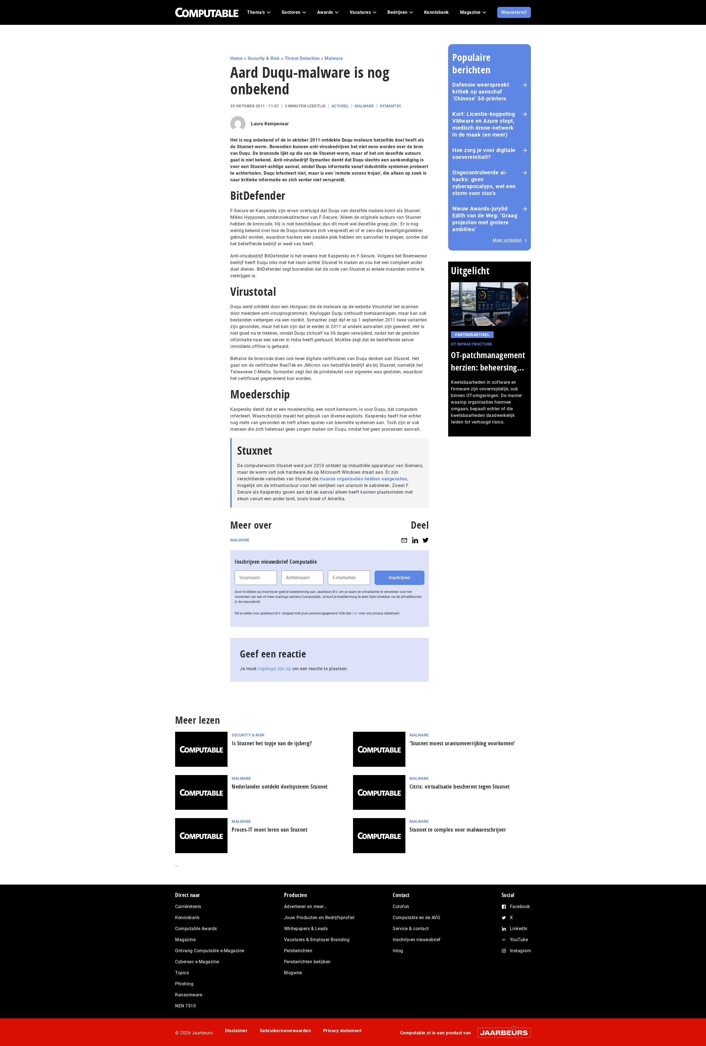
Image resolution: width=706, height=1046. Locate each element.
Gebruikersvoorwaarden (285, 1030)
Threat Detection (302, 58)
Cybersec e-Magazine (197, 961)
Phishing (184, 983)
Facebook (520, 906)
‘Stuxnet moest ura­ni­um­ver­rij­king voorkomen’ (462, 743)
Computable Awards (196, 928)
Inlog (398, 950)
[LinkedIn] (415, 540)
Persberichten (298, 950)
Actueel (340, 106)
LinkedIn (519, 928)
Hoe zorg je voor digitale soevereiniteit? (483, 153)
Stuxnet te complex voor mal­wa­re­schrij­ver (458, 829)
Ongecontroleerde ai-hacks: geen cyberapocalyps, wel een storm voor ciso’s (484, 182)
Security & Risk (264, 58)
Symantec (391, 106)
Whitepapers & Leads (306, 928)
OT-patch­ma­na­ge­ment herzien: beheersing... (488, 361)
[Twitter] (425, 540)
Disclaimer (236, 1030)
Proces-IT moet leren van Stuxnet (269, 829)
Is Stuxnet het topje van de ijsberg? (272, 743)
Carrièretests (188, 906)
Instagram (520, 950)
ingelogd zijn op (274, 668)
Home (236, 58)
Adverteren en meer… (305, 906)
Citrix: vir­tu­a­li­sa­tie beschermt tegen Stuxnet (460, 786)
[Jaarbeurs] (501, 1032)
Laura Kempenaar (270, 123)
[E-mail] (404, 540)
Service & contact (411, 928)
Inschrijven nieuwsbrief (417, 939)
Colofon (401, 906)
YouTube (519, 939)
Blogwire (293, 972)
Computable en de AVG (416, 917)
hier (355, 613)
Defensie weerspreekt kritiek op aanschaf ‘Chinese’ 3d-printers (480, 91)
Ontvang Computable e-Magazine (209, 950)
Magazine (185, 939)
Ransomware (188, 994)
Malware (334, 58)
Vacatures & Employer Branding (317, 939)
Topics (182, 972)
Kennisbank (187, 917)
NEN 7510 (185, 1005)
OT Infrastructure (471, 344)
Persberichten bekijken (307, 961)
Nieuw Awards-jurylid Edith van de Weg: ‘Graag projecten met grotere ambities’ (484, 219)
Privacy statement (342, 1030)
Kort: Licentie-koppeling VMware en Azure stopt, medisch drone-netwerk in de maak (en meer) (483, 124)
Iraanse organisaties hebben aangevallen (363, 478)
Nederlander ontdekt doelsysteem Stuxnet (280, 786)
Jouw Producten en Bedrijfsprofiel (319, 917)
